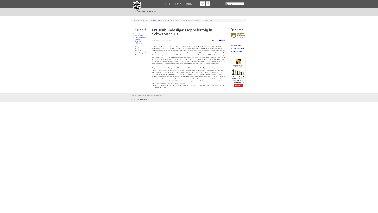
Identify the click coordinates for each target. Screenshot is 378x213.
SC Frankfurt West (236, 51)
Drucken (215, 40)
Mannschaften (162, 20)
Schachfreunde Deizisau (137, 5)
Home (167, 4)
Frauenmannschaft (173, 20)
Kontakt (177, 4)
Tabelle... (164, 87)
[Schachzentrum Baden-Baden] (238, 35)
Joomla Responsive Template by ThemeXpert (143, 99)
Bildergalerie (138, 47)
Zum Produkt (238, 85)
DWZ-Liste (138, 41)
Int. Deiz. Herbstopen (237, 48)
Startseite (145, 20)
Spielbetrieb (138, 43)
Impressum (189, 4)
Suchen (223, 3)
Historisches (138, 45)
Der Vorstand (139, 35)
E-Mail (223, 40)
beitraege (153, 20)
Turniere (137, 33)
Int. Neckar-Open (236, 45)
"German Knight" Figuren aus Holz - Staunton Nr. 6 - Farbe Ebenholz (238, 79)
